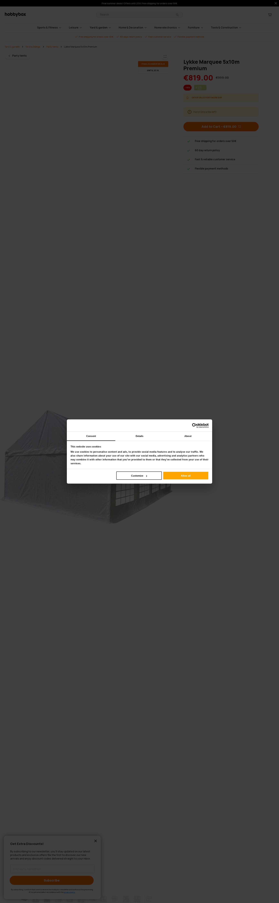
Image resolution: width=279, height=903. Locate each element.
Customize (137, 475)
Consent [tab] (91, 436)
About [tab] (187, 436)
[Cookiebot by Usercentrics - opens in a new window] (194, 425)
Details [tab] (140, 436)
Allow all (186, 475)
